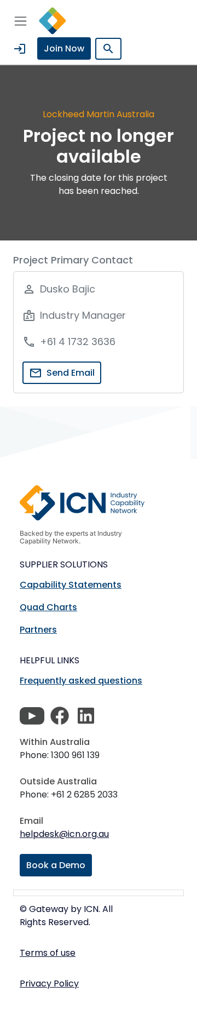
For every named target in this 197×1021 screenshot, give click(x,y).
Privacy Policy (49, 983)
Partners (38, 629)
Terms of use (48, 953)
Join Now (64, 48)
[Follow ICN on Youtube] (32, 716)
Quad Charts (48, 607)
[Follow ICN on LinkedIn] (86, 716)
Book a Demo (55, 865)
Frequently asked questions (81, 680)
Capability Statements (70, 584)
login (19, 48)
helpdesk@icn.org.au (64, 834)
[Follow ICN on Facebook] (60, 716)
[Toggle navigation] (20, 20)
